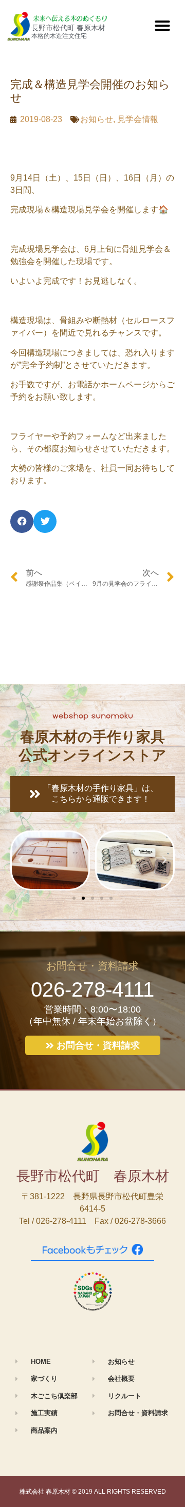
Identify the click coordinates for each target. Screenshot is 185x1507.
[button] (162, 25)
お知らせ (96, 119)
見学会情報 (137, 119)
